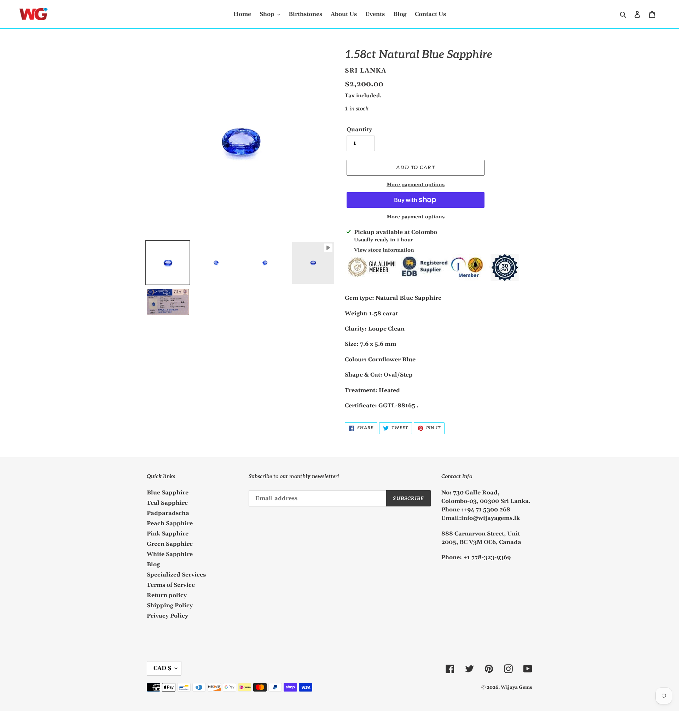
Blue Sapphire (167, 492)
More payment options (416, 185)
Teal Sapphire (167, 502)
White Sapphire (170, 554)
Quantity (359, 129)
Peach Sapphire (170, 523)
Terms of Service (171, 585)
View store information (384, 250)
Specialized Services (176, 574)
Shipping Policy (170, 605)
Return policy (167, 595)
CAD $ (162, 668)
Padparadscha (168, 513)
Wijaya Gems (516, 687)
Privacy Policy (167, 615)
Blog (153, 564)
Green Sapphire (170, 543)
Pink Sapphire (167, 533)
